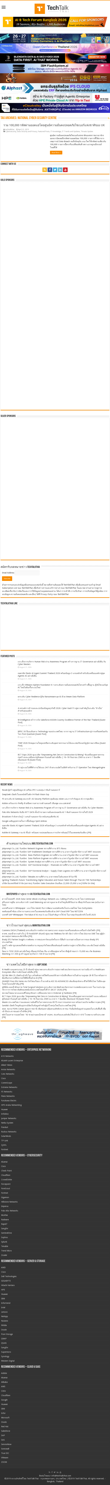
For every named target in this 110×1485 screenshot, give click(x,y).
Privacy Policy (46, 594)
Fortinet (4, 1149)
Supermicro (6, 1352)
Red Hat (4, 1426)
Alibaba (4, 1382)
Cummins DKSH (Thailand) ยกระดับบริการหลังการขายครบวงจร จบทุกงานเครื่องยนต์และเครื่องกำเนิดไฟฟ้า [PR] (51, 930)
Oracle (4, 1330)
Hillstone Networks (9, 1202)
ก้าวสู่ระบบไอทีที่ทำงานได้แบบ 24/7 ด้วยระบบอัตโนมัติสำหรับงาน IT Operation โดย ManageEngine (61, 767)
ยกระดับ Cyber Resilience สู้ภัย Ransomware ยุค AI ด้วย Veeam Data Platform (51, 696)
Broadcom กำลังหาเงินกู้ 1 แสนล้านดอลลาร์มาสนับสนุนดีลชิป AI (30, 816)
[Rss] (44, 169)
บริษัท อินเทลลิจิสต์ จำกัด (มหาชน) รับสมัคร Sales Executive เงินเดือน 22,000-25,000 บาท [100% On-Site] (48, 883)
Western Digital (7, 1361)
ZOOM (4, 1462)
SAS (3, 1440)
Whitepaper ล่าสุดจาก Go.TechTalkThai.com (28, 894)
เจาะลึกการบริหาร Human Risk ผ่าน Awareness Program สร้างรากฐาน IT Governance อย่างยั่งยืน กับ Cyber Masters (52, 808)
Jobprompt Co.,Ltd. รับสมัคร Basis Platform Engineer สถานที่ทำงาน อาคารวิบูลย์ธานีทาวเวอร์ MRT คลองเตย (50, 855)
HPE (3, 1290)
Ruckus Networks (8, 1132)
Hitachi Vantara (7, 1285)
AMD (3, 1267)
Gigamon (5, 1197)
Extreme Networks (9, 1087)
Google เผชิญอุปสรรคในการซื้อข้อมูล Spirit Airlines (24, 821)
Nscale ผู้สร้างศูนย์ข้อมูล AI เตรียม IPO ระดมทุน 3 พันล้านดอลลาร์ (31, 790)
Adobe (4, 1373)
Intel (3, 1307)
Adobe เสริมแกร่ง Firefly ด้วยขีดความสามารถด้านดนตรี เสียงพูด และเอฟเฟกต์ (36, 803)
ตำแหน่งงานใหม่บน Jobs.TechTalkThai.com (29, 843)
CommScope (6, 1083)
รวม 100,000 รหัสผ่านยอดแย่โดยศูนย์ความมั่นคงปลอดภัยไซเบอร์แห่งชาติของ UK (54, 125)
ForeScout (5, 1188)
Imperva (4, 1206)
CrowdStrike (6, 1179)
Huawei (4, 1109)
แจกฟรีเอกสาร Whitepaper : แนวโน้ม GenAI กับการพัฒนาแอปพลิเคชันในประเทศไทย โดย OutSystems (47, 908)
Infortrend (5, 1303)
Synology (5, 1356)
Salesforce (5, 1431)
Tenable (4, 1246)
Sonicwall (5, 1449)
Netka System (7, 1123)
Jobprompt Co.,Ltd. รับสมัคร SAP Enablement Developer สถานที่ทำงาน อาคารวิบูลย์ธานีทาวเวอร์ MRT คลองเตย (51, 852)
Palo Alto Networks (9, 1211)
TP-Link (4, 1140)
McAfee (4, 1215)
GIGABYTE (6, 1281)
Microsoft (5, 1417)
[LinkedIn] (60, 169)
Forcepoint (5, 1184)
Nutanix (4, 1321)
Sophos (4, 1237)
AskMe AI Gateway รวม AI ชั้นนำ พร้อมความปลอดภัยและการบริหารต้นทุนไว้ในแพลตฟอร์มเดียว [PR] (46, 832)
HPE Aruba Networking (11, 1105)
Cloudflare (5, 1175)
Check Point (6, 1171)
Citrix (3, 1391)
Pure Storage (7, 1334)
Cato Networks (7, 1074)
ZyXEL (4, 1145)
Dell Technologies (8, 1276)
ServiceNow (6, 1444)
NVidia (4, 1325)
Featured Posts (44, 131)
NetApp (4, 1316)
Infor (3, 1413)
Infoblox (5, 1114)
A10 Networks (7, 1056)
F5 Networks (6, 1092)
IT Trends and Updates (71, 131)
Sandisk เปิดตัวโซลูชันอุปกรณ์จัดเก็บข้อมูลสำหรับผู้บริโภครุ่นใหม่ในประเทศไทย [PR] (39, 1005)
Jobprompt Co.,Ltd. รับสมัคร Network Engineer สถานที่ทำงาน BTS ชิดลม (34, 848)
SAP (3, 1435)
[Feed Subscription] (108, 118)
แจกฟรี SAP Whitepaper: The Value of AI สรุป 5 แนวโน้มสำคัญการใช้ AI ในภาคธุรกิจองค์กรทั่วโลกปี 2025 (49, 915)
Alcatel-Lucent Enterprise (12, 1060)
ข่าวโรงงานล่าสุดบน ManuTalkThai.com (28, 925)
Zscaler (4, 1255)
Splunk (4, 1242)
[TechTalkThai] (55, 7)
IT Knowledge (55, 131)
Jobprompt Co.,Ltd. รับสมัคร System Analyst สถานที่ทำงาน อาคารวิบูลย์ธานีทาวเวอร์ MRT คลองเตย (46, 862)
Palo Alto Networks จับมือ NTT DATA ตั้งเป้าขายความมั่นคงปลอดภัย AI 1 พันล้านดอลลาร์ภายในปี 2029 (47, 812)
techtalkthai (9, 129)
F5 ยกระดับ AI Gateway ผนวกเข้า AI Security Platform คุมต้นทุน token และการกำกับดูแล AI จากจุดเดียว (48, 799)
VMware (4, 1457)
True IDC (5, 1453)
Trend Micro (6, 1251)
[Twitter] (55, 169)
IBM (3, 1298)
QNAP (4, 1338)
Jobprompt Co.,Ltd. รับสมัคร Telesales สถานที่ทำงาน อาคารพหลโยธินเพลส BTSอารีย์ (39, 877)
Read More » (56, 153)
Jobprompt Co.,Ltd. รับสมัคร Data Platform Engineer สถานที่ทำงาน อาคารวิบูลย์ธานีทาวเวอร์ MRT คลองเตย (50, 858)
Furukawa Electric (8, 1100)
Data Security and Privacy (27, 131)
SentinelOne (6, 1233)
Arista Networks (8, 1069)
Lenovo (4, 1312)
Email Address (8, 573)
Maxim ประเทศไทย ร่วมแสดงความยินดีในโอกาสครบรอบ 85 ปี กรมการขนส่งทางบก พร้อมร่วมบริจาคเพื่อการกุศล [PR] (53, 1002)
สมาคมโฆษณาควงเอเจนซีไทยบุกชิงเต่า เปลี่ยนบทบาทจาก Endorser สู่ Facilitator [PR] (39, 993)
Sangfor (4, 1228)
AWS (3, 1386)
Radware (5, 1219)
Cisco (3, 1078)
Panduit (4, 1127)
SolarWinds (6, 1136)
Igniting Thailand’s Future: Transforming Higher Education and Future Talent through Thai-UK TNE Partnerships (51, 880)
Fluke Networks (8, 1096)
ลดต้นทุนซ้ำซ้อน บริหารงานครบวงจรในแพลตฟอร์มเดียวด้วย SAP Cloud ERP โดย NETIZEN (42, 911)
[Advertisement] (23, 540)
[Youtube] (65, 169)
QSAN (3, 1343)
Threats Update (87, 131)
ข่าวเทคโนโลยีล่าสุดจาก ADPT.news (26, 964)
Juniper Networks (8, 1118)
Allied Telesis (6, 1065)
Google (4, 1400)
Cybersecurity (10, 131)
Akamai (4, 1162)
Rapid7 (4, 1224)
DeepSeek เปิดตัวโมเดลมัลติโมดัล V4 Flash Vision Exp (25, 794)
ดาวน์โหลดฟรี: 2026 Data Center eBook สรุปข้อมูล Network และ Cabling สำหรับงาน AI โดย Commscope (48, 899)
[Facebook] (50, 169)
